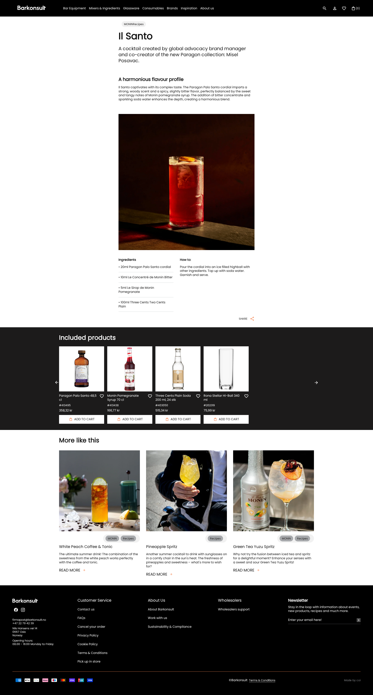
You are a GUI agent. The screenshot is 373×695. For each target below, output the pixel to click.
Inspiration (189, 8)
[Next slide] (316, 382)
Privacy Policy (88, 636)
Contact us (86, 609)
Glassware (131, 8)
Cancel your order (91, 627)
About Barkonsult (161, 609)
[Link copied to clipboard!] (186, 321)
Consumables (153, 8)
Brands (172, 8)
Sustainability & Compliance (170, 627)
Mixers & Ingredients (104, 8)
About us (207, 8)
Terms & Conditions (92, 653)
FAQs (81, 618)
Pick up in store (89, 662)
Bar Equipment (74, 8)
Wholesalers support (234, 609)
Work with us (157, 618)
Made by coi (352, 680)
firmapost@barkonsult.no (29, 620)
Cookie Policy (88, 644)
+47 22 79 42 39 (23, 623)
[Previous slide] (57, 382)
